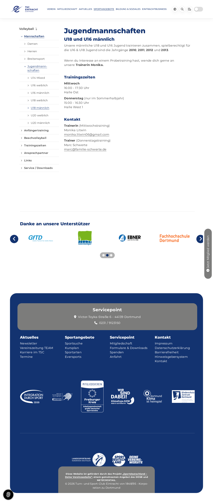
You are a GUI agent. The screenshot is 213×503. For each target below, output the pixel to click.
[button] (104, 255)
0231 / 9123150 (109, 323)
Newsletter (28, 343)
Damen (32, 43)
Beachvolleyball (35, 138)
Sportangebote (104, 9)
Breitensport (36, 58)
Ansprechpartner (36, 153)
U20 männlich (40, 122)
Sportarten (73, 352)
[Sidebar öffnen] (189, 9)
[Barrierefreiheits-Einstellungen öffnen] (175, 9)
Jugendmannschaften (37, 68)
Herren (32, 51)
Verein (51, 9)
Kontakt (161, 361)
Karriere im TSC (32, 352)
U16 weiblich (39, 85)
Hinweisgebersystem (171, 356)
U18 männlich (40, 107)
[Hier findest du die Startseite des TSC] (24, 9)
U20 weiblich (39, 115)
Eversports (73, 356)
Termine (26, 356)
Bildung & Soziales (128, 9)
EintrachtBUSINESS (154, 9)
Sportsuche (74, 343)
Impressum (164, 343)
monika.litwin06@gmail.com (86, 134)
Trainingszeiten (35, 145)
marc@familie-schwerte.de (85, 149)
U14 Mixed (38, 77)
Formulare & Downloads (128, 348)
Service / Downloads (38, 168)
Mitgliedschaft (67, 9)
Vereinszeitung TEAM (36, 348)
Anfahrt (116, 356)
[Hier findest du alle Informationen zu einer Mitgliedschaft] (208, 270)
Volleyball (26, 29)
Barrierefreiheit (167, 352)
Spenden (117, 352)
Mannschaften (34, 36)
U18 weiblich (39, 100)
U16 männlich (40, 92)
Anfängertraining (36, 130)
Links (28, 160)
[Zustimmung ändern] (8, 495)
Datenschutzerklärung (172, 348)
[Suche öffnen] (182, 9)
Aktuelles (85, 9)
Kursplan (72, 348)
